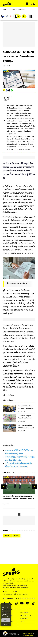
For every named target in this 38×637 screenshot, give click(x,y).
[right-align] (30, 3)
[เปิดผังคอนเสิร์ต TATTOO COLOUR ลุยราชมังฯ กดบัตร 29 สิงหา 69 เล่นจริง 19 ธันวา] (19, 485)
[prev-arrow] (3, 486)
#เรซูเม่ (16, 536)
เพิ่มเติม (6, 616)
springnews (24, 619)
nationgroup (24, 612)
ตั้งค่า (6, 624)
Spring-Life (21, 10)
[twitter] (9, 90)
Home (4, 10)
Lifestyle (12, 10)
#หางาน (7, 536)
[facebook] (7, 90)
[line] (12, 90)
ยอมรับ (6, 620)
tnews (22, 622)
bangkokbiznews (25, 616)
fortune (11, 395)
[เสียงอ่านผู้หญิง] (17, 16)
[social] (16, 603)
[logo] (7, 3)
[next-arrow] (34, 486)
